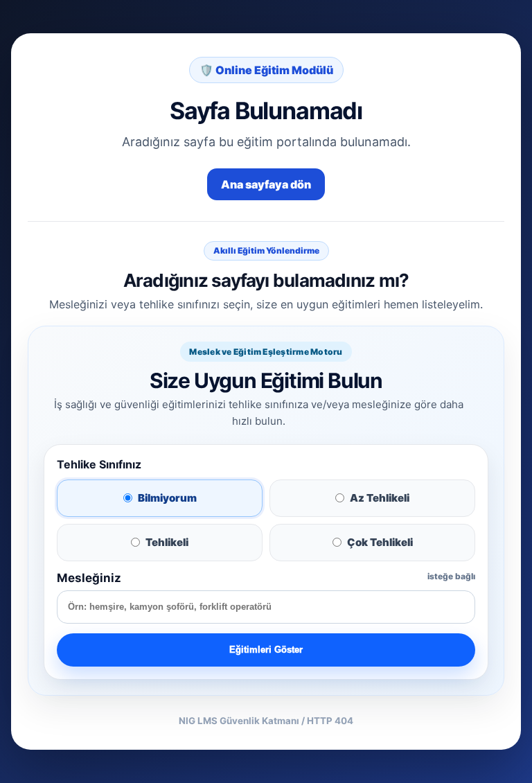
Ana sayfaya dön (266, 184)
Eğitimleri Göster (266, 649)
